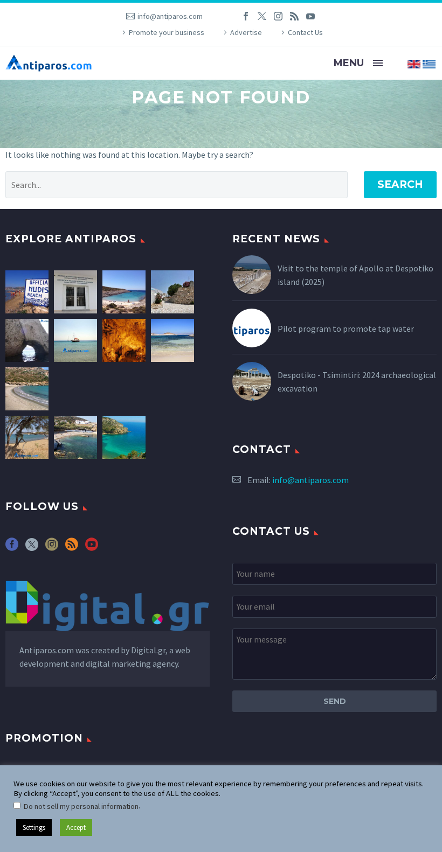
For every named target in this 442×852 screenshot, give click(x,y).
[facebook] (11, 548)
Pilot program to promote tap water (346, 328)
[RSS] (294, 16)
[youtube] (91, 548)
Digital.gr (148, 650)
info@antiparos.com (170, 16)
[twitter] (31, 548)
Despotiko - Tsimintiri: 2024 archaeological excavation (357, 381)
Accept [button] (76, 827)
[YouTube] (310, 16)
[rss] (71, 548)
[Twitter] (262, 16)
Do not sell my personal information (81, 806)
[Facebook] (246, 16)
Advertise (246, 32)
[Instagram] (278, 16)
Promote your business (166, 32)
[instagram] (51, 548)
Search (400, 184)
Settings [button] (34, 827)
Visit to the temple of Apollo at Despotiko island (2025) (355, 275)
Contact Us (305, 32)
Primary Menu (378, 63)
